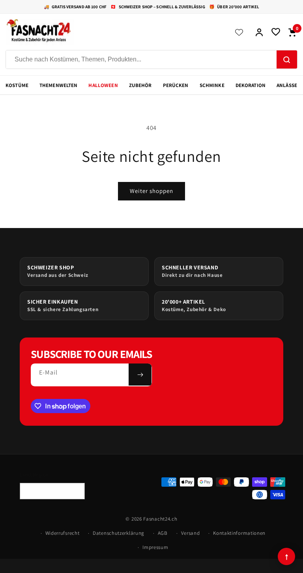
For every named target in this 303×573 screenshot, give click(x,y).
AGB (163, 533)
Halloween (103, 85)
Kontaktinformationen (239, 533)
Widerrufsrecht (62, 533)
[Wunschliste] (276, 32)
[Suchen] (287, 59)
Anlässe (287, 85)
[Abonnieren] (140, 374)
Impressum (155, 547)
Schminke (212, 85)
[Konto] (259, 32)
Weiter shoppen (151, 191)
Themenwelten (58, 85)
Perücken (176, 85)
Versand (190, 533)
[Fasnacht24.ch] (114, 32)
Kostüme (17, 85)
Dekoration (251, 85)
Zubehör (140, 85)
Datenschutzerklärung (118, 533)
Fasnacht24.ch (160, 519)
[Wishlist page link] (239, 32)
